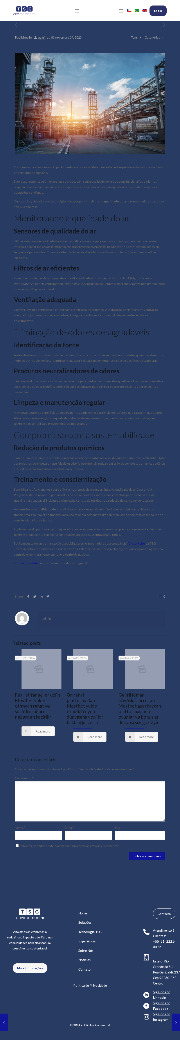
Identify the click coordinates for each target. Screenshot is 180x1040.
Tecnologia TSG (90, 932)
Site (118, 827)
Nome (20, 827)
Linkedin (159, 997)
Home (82, 913)
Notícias (84, 960)
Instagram (160, 1019)
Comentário (24, 778)
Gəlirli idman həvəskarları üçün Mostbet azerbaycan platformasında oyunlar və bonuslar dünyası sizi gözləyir (140, 708)
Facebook (160, 1008)
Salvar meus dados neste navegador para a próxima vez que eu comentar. (69, 846)
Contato (84, 969)
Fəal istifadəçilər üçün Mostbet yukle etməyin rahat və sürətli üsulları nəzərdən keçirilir (37, 705)
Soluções (85, 922)
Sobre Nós (86, 951)
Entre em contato (26, 563)
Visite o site (136, 543)
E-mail (70, 827)
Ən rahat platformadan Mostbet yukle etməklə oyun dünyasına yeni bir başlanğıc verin (85, 708)
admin (42, 37)
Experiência (86, 941)
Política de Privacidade (90, 985)
